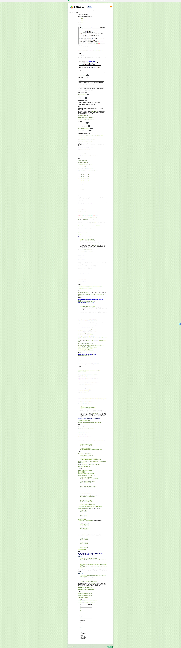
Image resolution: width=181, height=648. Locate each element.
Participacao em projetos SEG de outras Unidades (87, 240)
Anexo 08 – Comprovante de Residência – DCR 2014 (88, 486)
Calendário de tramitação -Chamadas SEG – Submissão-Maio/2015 (89, 418)
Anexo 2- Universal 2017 (82, 209)
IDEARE (79, 234)
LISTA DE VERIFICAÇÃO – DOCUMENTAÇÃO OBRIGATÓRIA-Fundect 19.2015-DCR (91, 329)
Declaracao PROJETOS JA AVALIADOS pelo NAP (85, 117)
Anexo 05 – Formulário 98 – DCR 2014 (86, 482)
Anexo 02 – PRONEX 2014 (84, 538)
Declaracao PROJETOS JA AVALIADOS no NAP (87, 239)
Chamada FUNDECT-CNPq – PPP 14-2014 (84, 508)
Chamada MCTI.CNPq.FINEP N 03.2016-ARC (85, 294)
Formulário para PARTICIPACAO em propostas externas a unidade (88, 219)
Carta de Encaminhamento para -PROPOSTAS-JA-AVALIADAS (87, 217)
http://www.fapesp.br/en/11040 (87, 249)
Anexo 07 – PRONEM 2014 (84, 529)
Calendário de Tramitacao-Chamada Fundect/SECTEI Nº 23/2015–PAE (89, 370)
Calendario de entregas (82, 519)
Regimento (76, 10)
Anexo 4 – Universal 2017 (82, 213)
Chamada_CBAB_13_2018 (82, 172)
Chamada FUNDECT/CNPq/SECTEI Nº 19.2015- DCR (86, 336)
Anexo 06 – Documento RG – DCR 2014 (86, 500)
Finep (80, 625)
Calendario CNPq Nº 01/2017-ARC (83, 292)
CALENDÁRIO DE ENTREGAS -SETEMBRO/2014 (86, 589)
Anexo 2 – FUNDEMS (81, 255)
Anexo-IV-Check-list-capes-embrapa (85, 448)
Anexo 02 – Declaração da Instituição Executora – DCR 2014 (89, 478)
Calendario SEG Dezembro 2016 (86, 228)
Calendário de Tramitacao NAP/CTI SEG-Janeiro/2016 (86, 301)
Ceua (80, 608)
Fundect (79, 251)
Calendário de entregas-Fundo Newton (84, 436)
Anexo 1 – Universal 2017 (82, 207)
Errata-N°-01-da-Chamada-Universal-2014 (86, 455)
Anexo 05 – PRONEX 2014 (84, 542)
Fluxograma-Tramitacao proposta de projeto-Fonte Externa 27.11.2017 (89, 225)
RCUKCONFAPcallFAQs (82, 430)
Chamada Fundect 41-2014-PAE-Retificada (85, 470)
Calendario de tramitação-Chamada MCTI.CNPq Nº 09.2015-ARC (88, 363)
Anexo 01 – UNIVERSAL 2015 (83, 375)
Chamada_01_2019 (81, 18)
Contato (86, 10)
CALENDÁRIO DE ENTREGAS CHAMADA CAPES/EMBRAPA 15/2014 (91, 449)
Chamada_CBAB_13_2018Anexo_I (83, 174)
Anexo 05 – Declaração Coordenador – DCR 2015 (85, 334)
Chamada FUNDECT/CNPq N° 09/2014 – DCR (85, 475)
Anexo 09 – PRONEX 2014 (84, 547)
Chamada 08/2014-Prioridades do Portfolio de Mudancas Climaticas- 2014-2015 (92, 580)
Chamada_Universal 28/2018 (82, 160)
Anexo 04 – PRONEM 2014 (84, 525)
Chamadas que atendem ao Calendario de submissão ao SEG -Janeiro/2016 (90, 299)
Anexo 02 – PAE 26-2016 (82, 281)
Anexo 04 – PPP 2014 (83, 514)
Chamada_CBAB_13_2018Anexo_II (83, 176)
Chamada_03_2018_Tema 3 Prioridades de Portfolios (86, 139)
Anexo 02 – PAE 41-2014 (82, 472)
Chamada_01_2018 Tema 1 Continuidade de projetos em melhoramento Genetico (90, 135)
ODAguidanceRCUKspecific (82, 434)
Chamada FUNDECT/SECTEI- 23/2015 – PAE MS (85, 369)
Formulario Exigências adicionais (83, 50)
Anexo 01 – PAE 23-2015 (82, 371)
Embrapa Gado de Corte (73, 646)
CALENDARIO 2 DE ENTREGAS (83, 597)
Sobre (71, 10)
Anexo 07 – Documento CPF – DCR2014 (86, 485)
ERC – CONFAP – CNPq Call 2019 (82, 94)
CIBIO (97, 245)
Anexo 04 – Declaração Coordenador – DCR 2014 (87, 481)
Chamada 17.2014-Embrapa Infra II (84, 420)
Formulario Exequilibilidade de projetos (84, 48)
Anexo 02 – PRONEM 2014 (84, 523)
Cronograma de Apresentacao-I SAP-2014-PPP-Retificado (87, 600)
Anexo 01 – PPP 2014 (83, 510)
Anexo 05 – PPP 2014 (83, 515)
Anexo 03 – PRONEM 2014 (84, 524)
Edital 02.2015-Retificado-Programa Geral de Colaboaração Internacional (90, 286)
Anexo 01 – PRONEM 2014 (84, 521)
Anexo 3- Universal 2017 (82, 211)
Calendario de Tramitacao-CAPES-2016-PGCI (85, 288)
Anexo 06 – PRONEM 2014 (84, 528)
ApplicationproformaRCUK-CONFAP (83, 432)
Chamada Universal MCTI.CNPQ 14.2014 (84, 453)
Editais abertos (99, 10)
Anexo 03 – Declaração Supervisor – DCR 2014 (87, 496)
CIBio (96, 111)
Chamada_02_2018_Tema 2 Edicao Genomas (85, 137)
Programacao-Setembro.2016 (82, 232)
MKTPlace (79, 352)
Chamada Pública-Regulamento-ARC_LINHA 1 (85, 593)
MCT (80, 629)
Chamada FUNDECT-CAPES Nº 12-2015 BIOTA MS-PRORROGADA (88, 378)
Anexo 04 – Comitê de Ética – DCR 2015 (84, 333)
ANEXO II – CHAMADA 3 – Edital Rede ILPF (83, 130)
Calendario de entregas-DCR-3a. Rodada (85, 489)
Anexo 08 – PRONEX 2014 (84, 546)
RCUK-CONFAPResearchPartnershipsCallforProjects (86, 428)
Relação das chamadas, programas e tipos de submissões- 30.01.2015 (89, 422)
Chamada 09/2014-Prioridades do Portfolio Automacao (88, 581)
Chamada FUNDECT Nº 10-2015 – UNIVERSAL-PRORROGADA (88, 374)
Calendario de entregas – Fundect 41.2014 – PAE (86, 473)
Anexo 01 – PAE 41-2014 (82, 471)
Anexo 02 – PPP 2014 (83, 511)
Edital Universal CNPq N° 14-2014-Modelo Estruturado (88, 458)
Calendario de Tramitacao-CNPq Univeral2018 (85, 164)
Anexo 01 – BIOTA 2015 (82, 379)
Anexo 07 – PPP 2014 (83, 518)
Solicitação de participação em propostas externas (85, 119)
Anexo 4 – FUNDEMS (81, 259)
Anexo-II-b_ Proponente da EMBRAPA (86, 445)
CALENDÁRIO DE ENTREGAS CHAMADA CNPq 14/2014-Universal (90, 459)
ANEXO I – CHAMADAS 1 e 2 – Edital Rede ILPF (84, 128)
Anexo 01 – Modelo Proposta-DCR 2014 (86, 477)
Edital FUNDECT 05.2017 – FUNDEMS (87, 251)
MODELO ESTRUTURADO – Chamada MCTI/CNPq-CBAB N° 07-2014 (89, 464)
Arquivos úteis (92, 10)
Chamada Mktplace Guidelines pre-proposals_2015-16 (87, 354)
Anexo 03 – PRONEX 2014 (84, 539)
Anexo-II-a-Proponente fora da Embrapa (86, 444)
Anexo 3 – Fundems (81, 257)
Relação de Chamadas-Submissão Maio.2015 (85, 401)
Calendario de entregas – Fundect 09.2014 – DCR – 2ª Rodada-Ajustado (90, 506)
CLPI (80, 612)
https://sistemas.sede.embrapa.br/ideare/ (91, 403)
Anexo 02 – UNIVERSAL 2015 (83, 376)
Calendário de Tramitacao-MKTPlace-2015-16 (85, 355)
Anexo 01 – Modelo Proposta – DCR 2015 (84, 330)
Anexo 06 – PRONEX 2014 (84, 543)
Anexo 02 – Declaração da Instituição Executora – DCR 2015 (87, 331)
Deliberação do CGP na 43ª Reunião (83, 230)
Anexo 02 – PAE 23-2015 (82, 372)
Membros (81, 10)
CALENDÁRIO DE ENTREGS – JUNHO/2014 (85, 587)
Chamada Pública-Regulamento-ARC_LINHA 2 (85, 595)
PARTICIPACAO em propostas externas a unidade (95, 50)
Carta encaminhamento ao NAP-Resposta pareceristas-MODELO (88, 170)
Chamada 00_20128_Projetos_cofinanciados (85, 141)
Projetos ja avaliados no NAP (84, 303)
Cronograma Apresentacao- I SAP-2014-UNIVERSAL (86, 602)
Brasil (71, 0)
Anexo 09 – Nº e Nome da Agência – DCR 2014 (87, 504)
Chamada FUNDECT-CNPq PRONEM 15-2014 (86, 520)
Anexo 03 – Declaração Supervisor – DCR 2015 (85, 332)
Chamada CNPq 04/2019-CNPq (82, 75)
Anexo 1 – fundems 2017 (82, 253)
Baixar (87, 75)
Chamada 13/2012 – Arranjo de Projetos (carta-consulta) (88, 558)
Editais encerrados (74, 12)
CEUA (93, 111)
